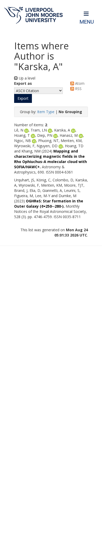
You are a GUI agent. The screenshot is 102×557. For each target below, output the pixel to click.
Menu (87, 22)
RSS (78, 88)
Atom (79, 83)
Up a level (26, 78)
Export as (23, 83)
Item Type (45, 111)
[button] (23, 98)
